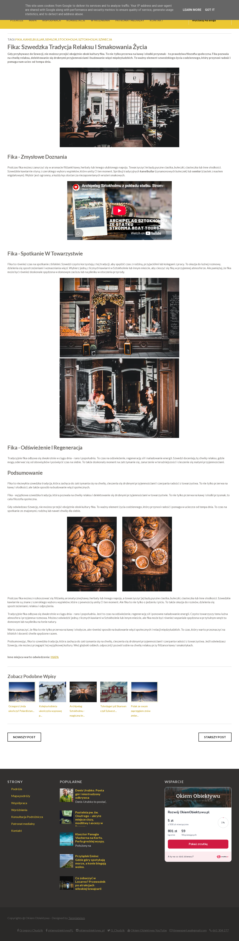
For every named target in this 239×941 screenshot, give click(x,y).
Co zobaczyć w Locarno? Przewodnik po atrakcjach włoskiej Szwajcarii (90, 883)
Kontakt (16, 830)
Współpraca (19, 803)
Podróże (16, 789)
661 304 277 (220, 930)
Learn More (192, 10)
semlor (51, 39)
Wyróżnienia (19, 810)
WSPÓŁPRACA (51, 20)
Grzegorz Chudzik (31, 930)
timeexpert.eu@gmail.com (190, 930)
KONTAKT (156, 20)
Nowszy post (24, 737)
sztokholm (87, 39)
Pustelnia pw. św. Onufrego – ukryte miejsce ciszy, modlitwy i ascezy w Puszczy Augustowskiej (81, 821)
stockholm (67, 39)
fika (18, 39)
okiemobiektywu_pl (92, 930)
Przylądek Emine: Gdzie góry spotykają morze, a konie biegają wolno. (90, 861)
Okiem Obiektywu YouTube (149, 930)
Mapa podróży (20, 796)
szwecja (105, 39)
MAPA (33, 20)
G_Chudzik (118, 930)
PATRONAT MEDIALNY (129, 20)
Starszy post (215, 737)
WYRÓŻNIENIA (100, 20)
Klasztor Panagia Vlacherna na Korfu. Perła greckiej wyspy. (90, 837)
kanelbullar (33, 39)
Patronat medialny (23, 823)
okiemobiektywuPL (60, 930)
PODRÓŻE (16, 20)
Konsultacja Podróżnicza (27, 816)
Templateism (76, 918)
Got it (210, 10)
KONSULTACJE (75, 20)
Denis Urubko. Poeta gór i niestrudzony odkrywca (89, 793)
